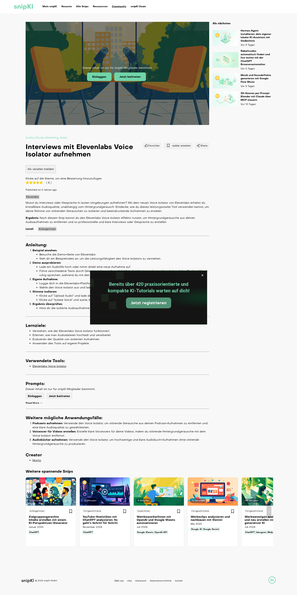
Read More (32, 402)
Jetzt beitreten (130, 76)
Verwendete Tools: (45, 361)
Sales (63, 137)
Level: (30, 228)
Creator (34, 455)
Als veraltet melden (41, 169)
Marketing (51, 137)
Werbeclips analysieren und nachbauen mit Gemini (210, 518)
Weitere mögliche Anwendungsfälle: (64, 418)
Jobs (129, 581)
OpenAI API (161, 532)
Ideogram (261, 532)
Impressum (140, 581)
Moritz (36, 460)
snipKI (23, 6)
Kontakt (179, 581)
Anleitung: (36, 245)
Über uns (119, 581)
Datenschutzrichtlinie (161, 581)
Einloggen (99, 76)
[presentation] (28, 512)
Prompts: (35, 384)
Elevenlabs (32, 196)
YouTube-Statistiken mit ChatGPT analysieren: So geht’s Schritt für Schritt (100, 520)
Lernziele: (36, 325)
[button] (202, 275)
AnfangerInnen (47, 229)
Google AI (196, 529)
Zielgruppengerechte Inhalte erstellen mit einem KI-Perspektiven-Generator (48, 520)
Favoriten (154, 145)
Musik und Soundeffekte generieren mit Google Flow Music (256, 78)
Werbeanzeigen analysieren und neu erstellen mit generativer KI (264, 520)
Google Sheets (145, 532)
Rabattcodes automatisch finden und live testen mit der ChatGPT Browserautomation (255, 57)
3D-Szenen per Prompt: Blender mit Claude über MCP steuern (256, 96)
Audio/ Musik (34, 137)
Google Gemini (211, 529)
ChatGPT (34, 532)
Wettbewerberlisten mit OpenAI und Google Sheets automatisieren (156, 520)
